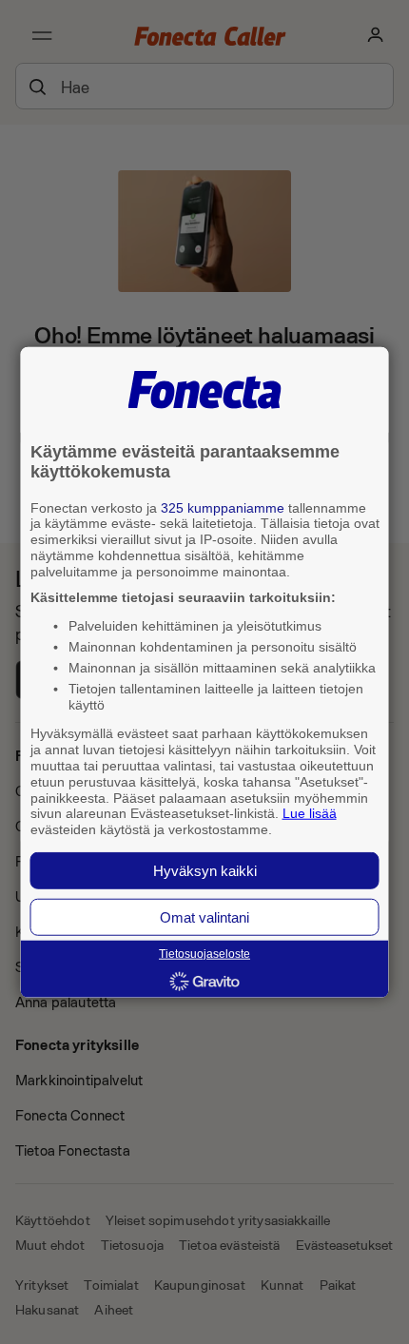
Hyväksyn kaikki (205, 871)
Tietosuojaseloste (204, 954)
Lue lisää (309, 813)
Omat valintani (204, 917)
